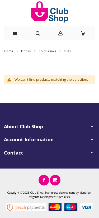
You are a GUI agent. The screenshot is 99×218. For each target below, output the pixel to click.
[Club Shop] (49, 11)
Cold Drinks (48, 51)
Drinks (26, 51)
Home (9, 51)
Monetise (85, 192)
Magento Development (42, 197)
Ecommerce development (60, 192)
